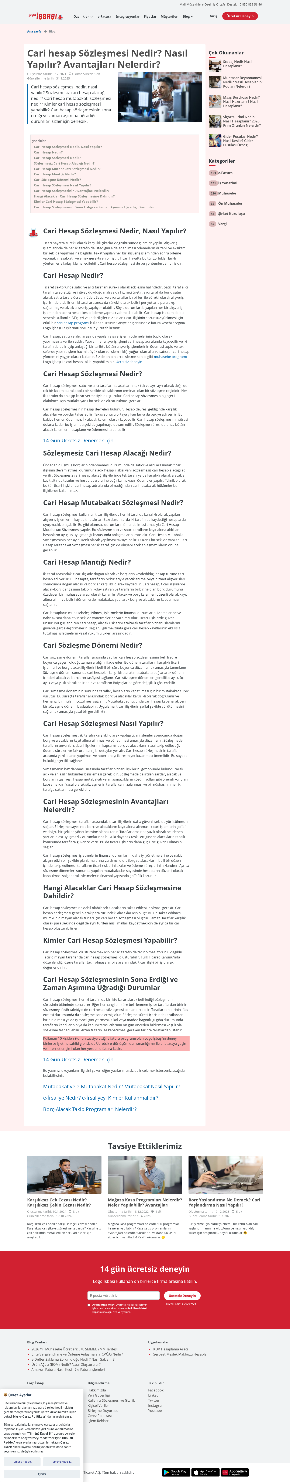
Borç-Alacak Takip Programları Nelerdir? (90, 1109)
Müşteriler (169, 16)
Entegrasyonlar (127, 16)
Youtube (155, 1410)
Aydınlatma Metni (104, 1304)
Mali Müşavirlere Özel (195, 4)
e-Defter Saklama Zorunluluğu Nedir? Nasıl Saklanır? (72, 1359)
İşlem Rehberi (99, 1420)
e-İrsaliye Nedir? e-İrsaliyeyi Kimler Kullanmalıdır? (100, 1097)
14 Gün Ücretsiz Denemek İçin (78, 440)
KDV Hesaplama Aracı (170, 1349)
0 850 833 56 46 (251, 4)
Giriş (213, 16)
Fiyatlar (150, 16)
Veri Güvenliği (99, 1395)
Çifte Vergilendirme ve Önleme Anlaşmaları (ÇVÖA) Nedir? (77, 1354)
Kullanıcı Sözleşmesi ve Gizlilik (111, 1400)
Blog (186, 16)
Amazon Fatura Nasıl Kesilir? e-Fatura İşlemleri (68, 1369)
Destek (232, 4)
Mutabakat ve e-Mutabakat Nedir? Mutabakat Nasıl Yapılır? (111, 1086)
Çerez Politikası (100, 1415)
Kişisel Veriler (98, 1405)
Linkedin (155, 1395)
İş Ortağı (219, 4)
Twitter (153, 1400)
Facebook (155, 1390)
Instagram (156, 1405)
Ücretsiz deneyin (129, 361)
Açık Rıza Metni (137, 1308)
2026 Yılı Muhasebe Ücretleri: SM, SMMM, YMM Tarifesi (74, 1349)
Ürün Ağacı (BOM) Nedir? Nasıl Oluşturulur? (66, 1364)
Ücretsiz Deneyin (240, 16)
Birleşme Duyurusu (103, 1410)
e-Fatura (104, 16)
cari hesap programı (73, 323)
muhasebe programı (170, 356)
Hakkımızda (97, 1390)
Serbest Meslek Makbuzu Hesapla (179, 1354)
